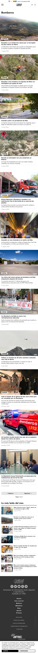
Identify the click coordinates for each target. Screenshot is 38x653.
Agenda (19, 610)
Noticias (19, 598)
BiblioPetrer (19, 605)
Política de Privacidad (19, 623)
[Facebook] (12, 586)
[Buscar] (35, 4)
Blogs (19, 608)
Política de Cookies (19, 620)
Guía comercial (19, 601)
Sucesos (4, 38)
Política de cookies (10, 645)
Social (4, 273)
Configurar (24, 651)
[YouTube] (19, 586)
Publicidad (19, 629)
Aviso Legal (19, 617)
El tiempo (19, 613)
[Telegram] (26, 586)
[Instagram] (22, 586)
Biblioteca (19, 603)
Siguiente (27, 493)
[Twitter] (15, 586)
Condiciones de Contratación (19, 626)
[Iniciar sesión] (32, 4)
